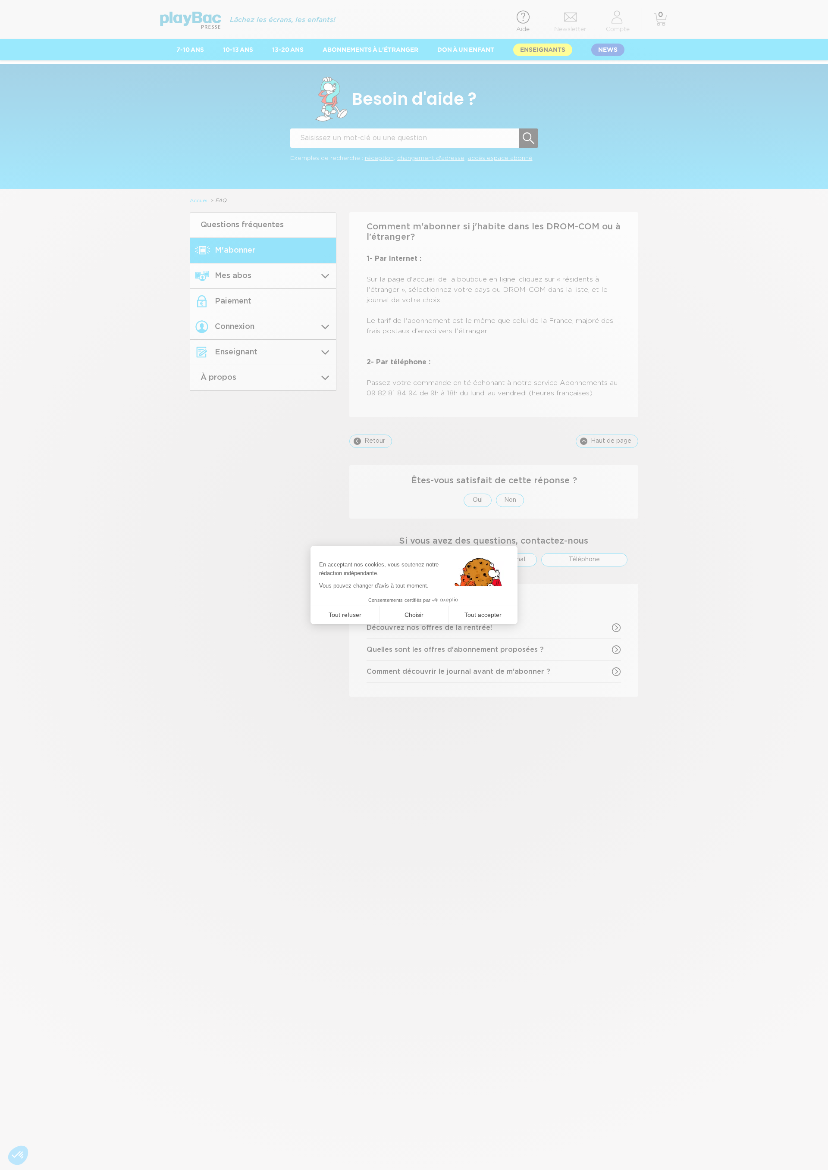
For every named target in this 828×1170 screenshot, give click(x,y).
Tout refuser (345, 614)
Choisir (414, 614)
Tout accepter (483, 614)
